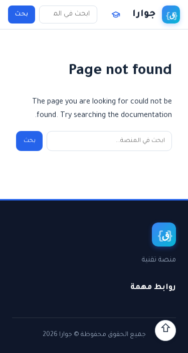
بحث (21, 14)
